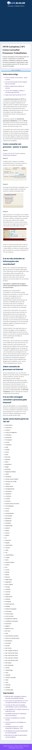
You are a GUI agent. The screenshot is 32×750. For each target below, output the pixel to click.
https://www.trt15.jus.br (10, 155)
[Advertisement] (16, 24)
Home (13, 70)
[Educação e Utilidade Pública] (16, 4)
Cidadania (18, 70)
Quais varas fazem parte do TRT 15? (15, 95)
